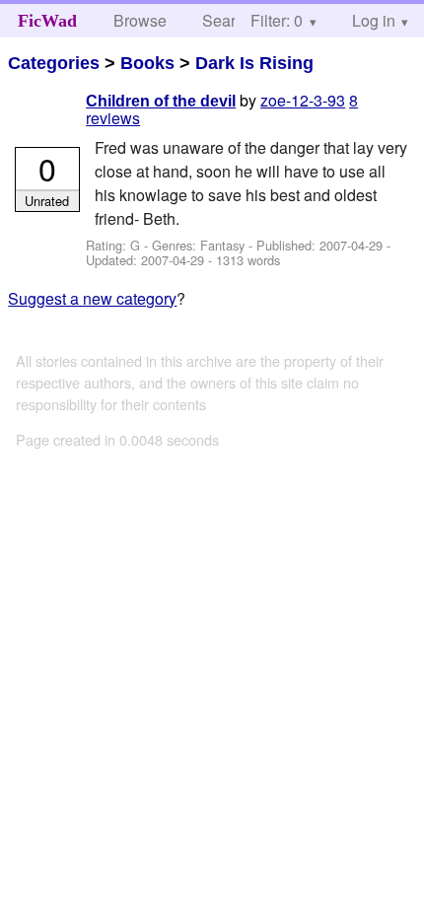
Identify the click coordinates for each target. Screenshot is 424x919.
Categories (54, 63)
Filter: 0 (276, 20)
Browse (140, 20)
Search (227, 20)
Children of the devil (161, 101)
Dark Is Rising (254, 63)
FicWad (47, 21)
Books (147, 63)
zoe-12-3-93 (302, 100)
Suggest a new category (92, 298)
